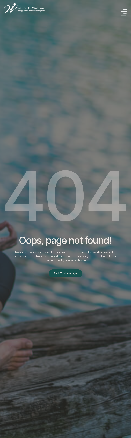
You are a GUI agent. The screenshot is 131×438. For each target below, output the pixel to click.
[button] (123, 13)
